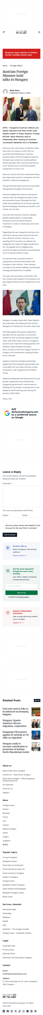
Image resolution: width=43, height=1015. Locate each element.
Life (4, 821)
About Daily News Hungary (14, 771)
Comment (7, 483)
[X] (16, 1011)
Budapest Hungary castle (13, 893)
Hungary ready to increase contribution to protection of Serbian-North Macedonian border (16, 747)
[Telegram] (27, 1011)
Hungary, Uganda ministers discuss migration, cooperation (14, 723)
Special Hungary (9, 829)
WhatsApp (7, 913)
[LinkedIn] (4, 1011)
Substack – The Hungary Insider (16, 929)
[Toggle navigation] (4, 32)
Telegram (6, 917)
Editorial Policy (9, 953)
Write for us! (8, 788)
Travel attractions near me (14, 869)
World (5, 833)
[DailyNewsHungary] (21, 32)
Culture (6, 825)
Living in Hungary (10, 857)
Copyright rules (9, 946)
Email (25, 515)
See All (37, 700)
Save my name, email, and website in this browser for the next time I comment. (23, 526)
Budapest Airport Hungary (14, 885)
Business (6, 813)
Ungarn (6, 837)
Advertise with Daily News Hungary (17, 957)
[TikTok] (20, 1011)
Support (6, 792)
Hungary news (8, 805)
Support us (17, 622)
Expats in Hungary (10, 877)
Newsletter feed (9, 909)
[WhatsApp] (23, 1011)
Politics (6, 809)
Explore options (19, 555)
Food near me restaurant (13, 865)
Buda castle (7, 897)
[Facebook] (8, 1011)
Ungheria (6, 841)
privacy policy (23, 597)
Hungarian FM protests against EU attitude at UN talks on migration (16, 735)
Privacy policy (8, 950)
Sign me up (21, 593)
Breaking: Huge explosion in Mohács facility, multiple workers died (21, 53)
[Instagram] (12, 1011)
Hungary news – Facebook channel (17, 933)
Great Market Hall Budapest (14, 889)
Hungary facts (8, 881)
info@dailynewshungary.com (15, 974)
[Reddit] (31, 1011)
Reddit (5, 921)
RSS (4, 925)
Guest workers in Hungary (13, 873)
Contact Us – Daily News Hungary (17, 775)
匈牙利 (5, 844)
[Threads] (35, 1011)
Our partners (8, 784)
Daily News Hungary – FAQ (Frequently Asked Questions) (19, 779)
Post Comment (9, 535)
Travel (5, 817)
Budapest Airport (10, 861)
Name (6, 515)
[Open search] (39, 32)
